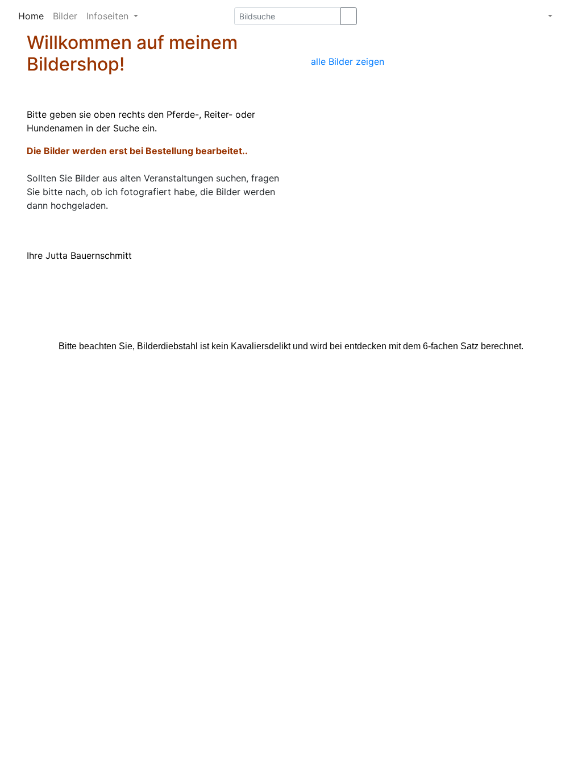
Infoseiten (108, 16)
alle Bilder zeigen (347, 61)
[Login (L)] (565, 14)
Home (31, 16)
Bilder (65, 16)
